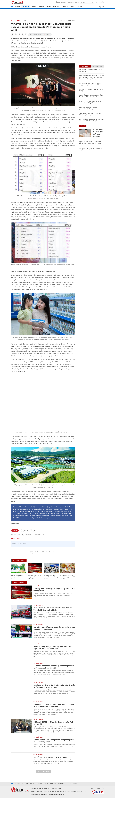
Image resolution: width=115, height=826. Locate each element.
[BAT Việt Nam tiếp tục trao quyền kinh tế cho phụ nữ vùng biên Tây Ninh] (21, 614)
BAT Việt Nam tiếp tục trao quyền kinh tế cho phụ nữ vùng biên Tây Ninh (54, 611)
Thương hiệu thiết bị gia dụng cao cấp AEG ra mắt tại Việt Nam (35, 560)
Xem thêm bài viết (43, 755)
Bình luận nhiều (97, 66)
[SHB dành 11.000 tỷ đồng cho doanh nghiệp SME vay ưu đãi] (21, 709)
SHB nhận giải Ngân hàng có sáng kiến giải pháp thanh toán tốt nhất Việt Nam (54, 689)
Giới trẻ (48, 6)
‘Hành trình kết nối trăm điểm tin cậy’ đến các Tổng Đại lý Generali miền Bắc (53, 592)
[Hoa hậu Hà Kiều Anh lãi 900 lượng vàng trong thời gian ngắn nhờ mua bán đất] (85, 133)
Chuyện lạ (65, 6)
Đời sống (17, 6)
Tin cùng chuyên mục (19, 566)
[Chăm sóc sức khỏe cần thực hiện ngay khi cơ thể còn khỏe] (67, 552)
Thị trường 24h (27, 20)
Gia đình (41, 6)
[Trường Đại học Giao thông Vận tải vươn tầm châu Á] (18, 552)
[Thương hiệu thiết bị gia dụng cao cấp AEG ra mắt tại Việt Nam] (35, 552)
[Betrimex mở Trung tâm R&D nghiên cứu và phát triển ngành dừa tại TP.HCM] (21, 672)
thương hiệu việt (39, 518)
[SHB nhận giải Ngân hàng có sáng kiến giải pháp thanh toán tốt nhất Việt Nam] (21, 692)
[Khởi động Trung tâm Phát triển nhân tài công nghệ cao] (51, 552)
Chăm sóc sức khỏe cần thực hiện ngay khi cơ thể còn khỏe (67, 560)
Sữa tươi (20, 518)
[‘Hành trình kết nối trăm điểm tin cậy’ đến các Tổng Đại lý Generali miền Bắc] (21, 595)
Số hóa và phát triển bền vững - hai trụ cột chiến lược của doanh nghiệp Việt (54, 650)
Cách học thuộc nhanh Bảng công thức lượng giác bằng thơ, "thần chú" (90, 84)
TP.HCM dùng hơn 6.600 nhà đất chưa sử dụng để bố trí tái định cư (90, 149)
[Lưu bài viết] (26, 34)
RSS (103, 6)
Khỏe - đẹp (56, 6)
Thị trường (26, 6)
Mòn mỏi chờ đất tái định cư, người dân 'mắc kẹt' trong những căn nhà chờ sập (90, 142)
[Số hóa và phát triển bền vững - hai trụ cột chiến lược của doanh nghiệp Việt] (21, 653)
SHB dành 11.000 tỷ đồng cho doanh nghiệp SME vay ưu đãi (53, 706)
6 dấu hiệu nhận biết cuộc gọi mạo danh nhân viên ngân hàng (90, 114)
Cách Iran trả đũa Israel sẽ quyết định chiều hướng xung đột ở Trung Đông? (91, 120)
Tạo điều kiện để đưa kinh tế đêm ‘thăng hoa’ (53, 741)
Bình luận (15, 514)
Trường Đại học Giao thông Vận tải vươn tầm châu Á (17, 560)
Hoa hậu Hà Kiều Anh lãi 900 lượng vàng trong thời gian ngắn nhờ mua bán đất (98, 133)
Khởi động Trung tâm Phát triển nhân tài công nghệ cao (51, 560)
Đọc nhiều (85, 66)
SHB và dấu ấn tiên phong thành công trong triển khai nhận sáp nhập (54, 724)
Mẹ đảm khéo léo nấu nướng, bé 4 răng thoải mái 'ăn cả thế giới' (90, 102)
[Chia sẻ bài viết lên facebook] (12, 34)
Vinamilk (28, 518)
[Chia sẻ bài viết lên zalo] (16, 34)
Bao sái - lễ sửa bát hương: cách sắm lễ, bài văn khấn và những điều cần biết (91, 96)
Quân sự (72, 6)
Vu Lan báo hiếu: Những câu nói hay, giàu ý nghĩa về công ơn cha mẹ (91, 108)
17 (99, 85)
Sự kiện (80, 6)
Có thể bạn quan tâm (19, 544)
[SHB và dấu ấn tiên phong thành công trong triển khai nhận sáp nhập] (21, 727)
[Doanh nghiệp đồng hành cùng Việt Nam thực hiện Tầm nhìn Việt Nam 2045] (21, 634)
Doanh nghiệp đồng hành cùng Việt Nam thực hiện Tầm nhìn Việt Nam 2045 (53, 631)
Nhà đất (83, 126)
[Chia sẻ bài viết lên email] (19, 34)
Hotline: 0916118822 (74, 2)
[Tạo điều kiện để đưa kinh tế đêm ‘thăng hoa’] (21, 744)
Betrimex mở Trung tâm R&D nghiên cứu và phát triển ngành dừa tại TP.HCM (54, 669)
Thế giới (34, 6)
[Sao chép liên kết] (22, 34)
